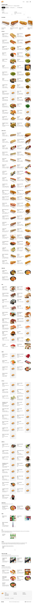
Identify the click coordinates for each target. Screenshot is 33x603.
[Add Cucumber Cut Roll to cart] (15, 400)
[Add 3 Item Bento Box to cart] (30, 574)
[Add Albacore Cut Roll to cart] (15, 387)
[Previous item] (28, 17)
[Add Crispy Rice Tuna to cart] (15, 188)
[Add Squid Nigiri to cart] (30, 335)
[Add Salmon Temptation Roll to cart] (15, 258)
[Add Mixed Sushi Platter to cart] (30, 510)
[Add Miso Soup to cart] (30, 88)
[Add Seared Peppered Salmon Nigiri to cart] (30, 316)
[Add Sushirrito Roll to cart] (15, 239)
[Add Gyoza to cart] (15, 82)
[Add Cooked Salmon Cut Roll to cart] (30, 393)
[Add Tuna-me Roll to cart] (15, 181)
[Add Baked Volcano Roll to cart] (30, 213)
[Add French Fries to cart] (30, 69)
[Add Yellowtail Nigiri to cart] (30, 348)
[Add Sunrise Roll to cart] (30, 226)
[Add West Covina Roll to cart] (15, 156)
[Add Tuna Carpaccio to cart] (15, 44)
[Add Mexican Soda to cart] (15, 520)
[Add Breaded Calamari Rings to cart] (30, 57)
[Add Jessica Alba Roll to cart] (30, 201)
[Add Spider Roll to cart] (30, 169)
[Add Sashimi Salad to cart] (15, 108)
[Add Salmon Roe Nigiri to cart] (15, 316)
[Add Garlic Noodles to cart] (30, 76)
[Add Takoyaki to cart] (30, 120)
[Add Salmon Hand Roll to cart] (30, 467)
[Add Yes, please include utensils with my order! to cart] (15, 550)
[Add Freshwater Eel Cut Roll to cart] (30, 400)
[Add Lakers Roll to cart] (30, 181)
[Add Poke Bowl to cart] (15, 587)
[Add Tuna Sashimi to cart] (30, 364)
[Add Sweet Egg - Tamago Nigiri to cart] (30, 342)
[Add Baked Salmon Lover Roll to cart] (17, 26)
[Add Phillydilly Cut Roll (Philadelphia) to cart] (15, 406)
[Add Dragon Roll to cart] (15, 149)
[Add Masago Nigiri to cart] (30, 303)
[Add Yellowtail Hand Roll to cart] (30, 493)
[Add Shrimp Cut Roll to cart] (30, 412)
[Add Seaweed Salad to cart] (30, 108)
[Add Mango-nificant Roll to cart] (30, 175)
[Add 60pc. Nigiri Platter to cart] (15, 510)
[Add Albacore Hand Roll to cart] (15, 448)
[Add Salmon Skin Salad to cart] (15, 101)
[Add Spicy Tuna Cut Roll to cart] (15, 425)
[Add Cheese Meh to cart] (15, 143)
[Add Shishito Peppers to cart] (30, 114)
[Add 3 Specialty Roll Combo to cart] (15, 562)
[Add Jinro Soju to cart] (15, 538)
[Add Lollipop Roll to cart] (15, 252)
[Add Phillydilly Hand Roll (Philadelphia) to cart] (15, 467)
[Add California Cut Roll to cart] (15, 393)
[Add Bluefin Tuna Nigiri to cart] (30, 291)
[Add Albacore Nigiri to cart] (15, 291)
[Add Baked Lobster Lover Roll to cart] (15, 194)
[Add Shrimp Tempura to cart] (15, 114)
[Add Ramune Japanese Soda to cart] (15, 526)
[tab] (3, 7)
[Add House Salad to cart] (30, 82)
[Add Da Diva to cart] (30, 258)
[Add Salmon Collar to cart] (30, 95)
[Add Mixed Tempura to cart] (15, 95)
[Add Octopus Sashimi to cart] (15, 377)
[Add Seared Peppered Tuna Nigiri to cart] (15, 322)
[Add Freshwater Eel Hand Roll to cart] (30, 461)
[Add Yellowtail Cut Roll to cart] (30, 432)
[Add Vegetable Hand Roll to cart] (15, 493)
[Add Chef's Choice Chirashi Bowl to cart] (15, 580)
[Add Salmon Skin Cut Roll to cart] (15, 412)
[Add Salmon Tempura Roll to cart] (15, 201)
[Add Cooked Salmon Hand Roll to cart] (30, 454)
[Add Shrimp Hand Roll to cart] (30, 473)
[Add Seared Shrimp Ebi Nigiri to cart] (15, 329)
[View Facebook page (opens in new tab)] (1, 601)
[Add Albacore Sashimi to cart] (15, 358)
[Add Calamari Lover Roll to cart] (30, 207)
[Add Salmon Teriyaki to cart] (30, 101)
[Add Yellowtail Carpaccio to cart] (30, 44)
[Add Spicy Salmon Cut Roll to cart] (30, 419)
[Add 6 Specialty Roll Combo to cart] (30, 562)
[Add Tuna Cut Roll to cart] (30, 425)
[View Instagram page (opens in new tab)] (3, 601)
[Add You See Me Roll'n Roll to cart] (30, 143)
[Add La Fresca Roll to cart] (15, 175)
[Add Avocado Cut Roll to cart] (30, 387)
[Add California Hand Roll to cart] (15, 454)
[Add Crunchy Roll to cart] (8, 26)
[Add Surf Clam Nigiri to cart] (15, 342)
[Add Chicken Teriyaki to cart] (15, 63)
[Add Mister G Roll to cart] (15, 137)
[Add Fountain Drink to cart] (30, 520)
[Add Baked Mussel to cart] (30, 50)
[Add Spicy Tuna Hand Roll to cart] (15, 486)
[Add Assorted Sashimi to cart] (30, 371)
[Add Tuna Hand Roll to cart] (30, 486)
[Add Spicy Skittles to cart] (30, 137)
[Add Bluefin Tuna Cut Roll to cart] (15, 438)
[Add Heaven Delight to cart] (15, 264)
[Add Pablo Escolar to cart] (30, 264)
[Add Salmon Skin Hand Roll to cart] (15, 473)
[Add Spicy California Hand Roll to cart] (15, 480)
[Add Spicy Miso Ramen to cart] (15, 281)
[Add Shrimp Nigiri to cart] (30, 329)
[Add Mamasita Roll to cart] (30, 156)
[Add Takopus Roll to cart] (15, 232)
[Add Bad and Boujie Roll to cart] (30, 245)
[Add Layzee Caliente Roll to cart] (15, 220)
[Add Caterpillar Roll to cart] (30, 149)
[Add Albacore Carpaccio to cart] (15, 37)
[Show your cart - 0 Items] (30, 2)
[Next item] (30, 17)
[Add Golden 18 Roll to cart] (26, 26)
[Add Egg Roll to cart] (15, 69)
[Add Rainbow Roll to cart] (15, 169)
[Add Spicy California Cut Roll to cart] (15, 419)
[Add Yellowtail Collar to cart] (30, 127)
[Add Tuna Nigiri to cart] (15, 348)
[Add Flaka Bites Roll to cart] (30, 239)
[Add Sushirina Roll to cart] (15, 226)
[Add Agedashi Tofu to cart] (15, 50)
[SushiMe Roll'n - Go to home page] (2, 2)
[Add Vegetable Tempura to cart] (15, 127)
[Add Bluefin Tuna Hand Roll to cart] (15, 499)
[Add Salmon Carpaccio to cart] (30, 37)
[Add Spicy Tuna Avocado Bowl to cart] (30, 580)
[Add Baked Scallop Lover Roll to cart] (15, 213)
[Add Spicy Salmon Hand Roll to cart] (30, 480)
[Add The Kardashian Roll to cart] (15, 245)
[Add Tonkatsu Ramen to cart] (30, 274)
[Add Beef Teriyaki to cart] (15, 57)
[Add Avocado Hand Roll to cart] (30, 448)
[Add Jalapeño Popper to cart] (15, 88)
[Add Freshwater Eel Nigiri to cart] (15, 297)
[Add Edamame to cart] (30, 63)
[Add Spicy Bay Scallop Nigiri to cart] (15, 335)
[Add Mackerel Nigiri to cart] (15, 303)
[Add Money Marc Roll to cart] (30, 220)
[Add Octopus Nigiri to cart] (15, 310)
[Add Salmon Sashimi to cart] (15, 364)
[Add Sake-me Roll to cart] (15, 162)
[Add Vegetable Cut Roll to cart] (15, 432)
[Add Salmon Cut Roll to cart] (30, 406)
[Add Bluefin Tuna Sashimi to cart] (30, 358)
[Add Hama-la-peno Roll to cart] (30, 188)
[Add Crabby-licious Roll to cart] (30, 252)
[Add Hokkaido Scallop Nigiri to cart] (30, 297)
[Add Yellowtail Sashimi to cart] (15, 371)
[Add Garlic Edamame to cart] (15, 76)
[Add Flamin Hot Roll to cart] (15, 207)
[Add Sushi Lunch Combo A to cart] (15, 574)
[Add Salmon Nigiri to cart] (30, 310)
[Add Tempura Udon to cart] (15, 274)
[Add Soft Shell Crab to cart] (15, 120)
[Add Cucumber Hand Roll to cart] (15, 461)
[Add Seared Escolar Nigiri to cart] (30, 322)
